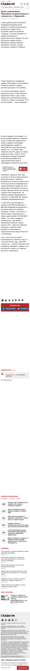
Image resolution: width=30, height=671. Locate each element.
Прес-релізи (7, 592)
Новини (5, 548)
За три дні (11, 498)
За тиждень (4, 498)
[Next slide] (28, 7)
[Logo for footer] (8, 616)
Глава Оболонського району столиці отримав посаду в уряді (13, 585)
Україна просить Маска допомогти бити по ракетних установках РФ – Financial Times (14, 572)
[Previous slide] (26, 7)
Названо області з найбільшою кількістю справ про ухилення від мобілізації (18, 525)
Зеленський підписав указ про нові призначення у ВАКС (12, 565)
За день (18, 498)
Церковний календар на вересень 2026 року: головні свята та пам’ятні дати (18, 518)
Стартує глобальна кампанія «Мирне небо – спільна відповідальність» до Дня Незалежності (20, 598)
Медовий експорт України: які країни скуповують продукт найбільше (13, 579)
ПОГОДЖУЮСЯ (22, 668)
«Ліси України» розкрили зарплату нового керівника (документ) (15, 552)
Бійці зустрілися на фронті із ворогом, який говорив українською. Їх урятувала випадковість (18, 540)
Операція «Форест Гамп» (21, 7)
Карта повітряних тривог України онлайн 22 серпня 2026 (17, 511)
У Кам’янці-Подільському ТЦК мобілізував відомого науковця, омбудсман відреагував (17, 532)
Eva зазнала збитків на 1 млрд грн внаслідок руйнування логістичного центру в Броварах (13, 559)
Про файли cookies (5, 667)
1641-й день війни (6, 7)
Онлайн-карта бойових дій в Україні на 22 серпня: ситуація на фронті (18, 504)
